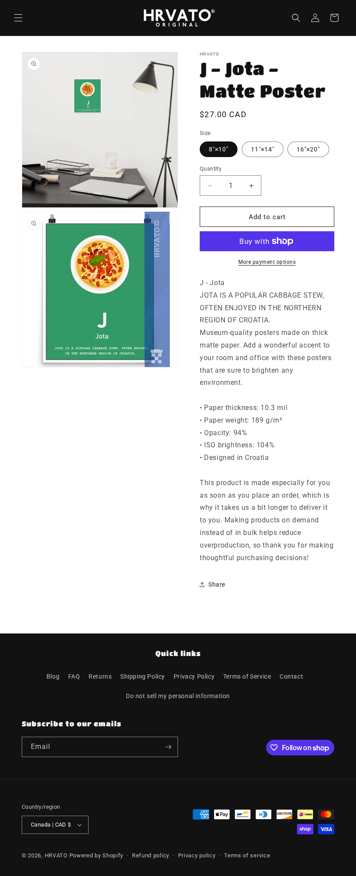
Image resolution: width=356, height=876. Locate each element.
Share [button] (216, 584)
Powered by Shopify (96, 855)
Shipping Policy (142, 676)
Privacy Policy (194, 676)
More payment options (267, 262)
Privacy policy (197, 855)
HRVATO (56, 855)
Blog (52, 676)
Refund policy (150, 855)
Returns (100, 676)
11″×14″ (262, 149)
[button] (18, 17)
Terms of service (247, 855)
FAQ (74, 676)
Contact (291, 676)
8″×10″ (218, 149)
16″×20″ (308, 149)
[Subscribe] (168, 747)
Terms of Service (247, 676)
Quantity (210, 168)
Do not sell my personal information (178, 695)
